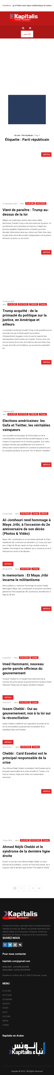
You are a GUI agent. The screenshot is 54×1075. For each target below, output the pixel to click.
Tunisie (43, 304)
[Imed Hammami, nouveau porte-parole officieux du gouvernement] (27, 629)
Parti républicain (27, 135)
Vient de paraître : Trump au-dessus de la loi (26, 212)
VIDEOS (44, 513)
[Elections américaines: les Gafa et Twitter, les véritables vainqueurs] (27, 383)
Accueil (17, 135)
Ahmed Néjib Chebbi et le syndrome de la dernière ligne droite (26, 851)
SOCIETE (6, 1003)
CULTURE (6, 1016)
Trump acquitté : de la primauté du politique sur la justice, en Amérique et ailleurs (25, 317)
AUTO (5, 1012)
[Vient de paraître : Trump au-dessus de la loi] (27, 175)
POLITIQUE (41, 203)
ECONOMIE (7, 999)
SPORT (6, 1008)
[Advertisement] (27, 67)
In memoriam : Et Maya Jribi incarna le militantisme (25, 578)
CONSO (6, 1025)
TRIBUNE (33, 304)
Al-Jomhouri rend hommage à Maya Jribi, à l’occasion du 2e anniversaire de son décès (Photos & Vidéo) (27, 527)
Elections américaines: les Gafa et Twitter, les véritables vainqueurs (26, 425)
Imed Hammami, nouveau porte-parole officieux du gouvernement (23, 669)
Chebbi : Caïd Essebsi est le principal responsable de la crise (25, 758)
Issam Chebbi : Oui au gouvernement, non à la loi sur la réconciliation (27, 713)
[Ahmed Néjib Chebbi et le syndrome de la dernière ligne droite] (27, 812)
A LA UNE (30, 203)
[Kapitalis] (27, 17)
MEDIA (5, 1020)
